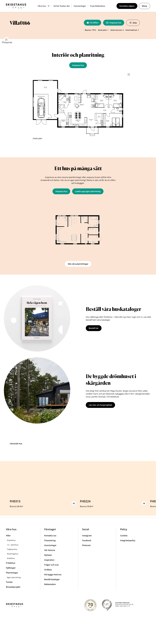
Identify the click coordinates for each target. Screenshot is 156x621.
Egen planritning (14, 577)
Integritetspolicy (127, 540)
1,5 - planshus (12, 545)
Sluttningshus (12, 554)
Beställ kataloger (52, 579)
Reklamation (50, 584)
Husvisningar (80, 6)
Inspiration (49, 560)
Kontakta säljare (126, 6)
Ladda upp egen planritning (88, 191)
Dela (135, 22)
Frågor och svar (51, 564)
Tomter (9, 582)
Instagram (87, 535)
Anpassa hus (115, 22)
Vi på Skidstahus (97, 6)
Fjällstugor (11, 567)
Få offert (94, 22)
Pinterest (86, 545)
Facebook (86, 540)
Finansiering (50, 540)
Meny (144, 6)
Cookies (123, 535)
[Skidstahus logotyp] (16, 6)
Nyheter (48, 555)
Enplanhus (11, 540)
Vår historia (49, 550)
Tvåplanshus (12, 549)
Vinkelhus (11, 558)
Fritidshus (10, 563)
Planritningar (12, 572)
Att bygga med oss (52, 574)
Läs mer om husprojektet (100, 405)
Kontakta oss (50, 535)
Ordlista (48, 569)
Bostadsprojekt (13, 587)
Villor (8, 535)
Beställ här (94, 328)
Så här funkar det (62, 6)
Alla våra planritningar (78, 264)
